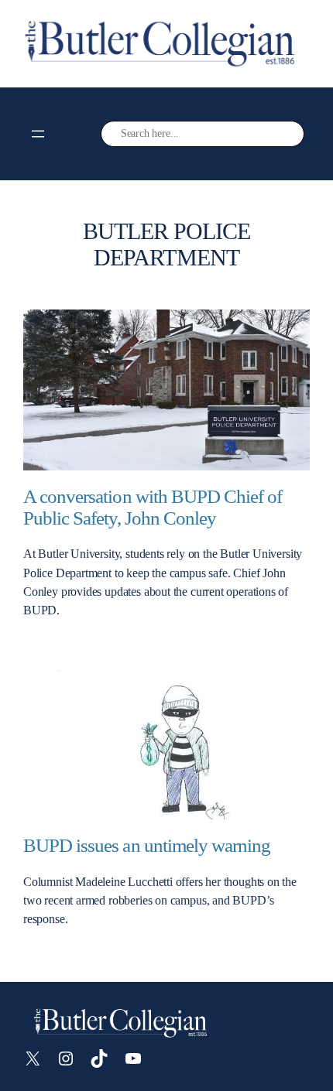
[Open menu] (38, 134)
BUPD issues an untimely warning (146, 845)
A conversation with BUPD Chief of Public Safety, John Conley (152, 507)
